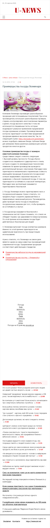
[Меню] (4, 17)
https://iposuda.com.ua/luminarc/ (31, 139)
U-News (5, 78)
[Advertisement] (25, 45)
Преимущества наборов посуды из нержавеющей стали (26, 253)
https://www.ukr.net (33, 521)
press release (13, 78)
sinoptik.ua (30, 325)
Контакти (16, 521)
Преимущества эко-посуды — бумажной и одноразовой (22, 259)
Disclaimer (7, 521)
